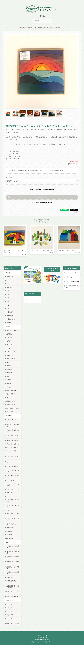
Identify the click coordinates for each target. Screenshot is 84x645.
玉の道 (8, 380)
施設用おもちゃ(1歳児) (12, 552)
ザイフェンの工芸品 (12, 623)
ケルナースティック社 (12, 519)
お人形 (8, 341)
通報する (76, 212)
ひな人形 (9, 604)
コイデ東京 (10, 527)
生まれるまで (10, 276)
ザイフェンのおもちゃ (12, 457)
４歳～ (8, 301)
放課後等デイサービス (12, 581)
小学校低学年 (10, 312)
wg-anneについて (71, 273)
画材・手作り (10, 394)
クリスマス (10, 615)
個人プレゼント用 (12, 596)
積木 (7, 376)
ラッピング (9, 177)
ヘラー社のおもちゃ (12, 447)
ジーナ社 (9, 534)
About (31, 28)
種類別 (8, 326)
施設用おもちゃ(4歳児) (12, 567)
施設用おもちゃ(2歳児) (12, 557)
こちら (45, 170)
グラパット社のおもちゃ (12, 425)
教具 (7, 397)
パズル (8, 383)
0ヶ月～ (9, 280)
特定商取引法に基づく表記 (72, 286)
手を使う (9, 365)
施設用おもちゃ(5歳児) (12, 572)
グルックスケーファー (12, 514)
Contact (60, 28)
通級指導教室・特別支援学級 (12, 586)
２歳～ (8, 294)
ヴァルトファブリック (12, 505)
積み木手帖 (10, 538)
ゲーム (8, 387)
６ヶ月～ (9, 283)
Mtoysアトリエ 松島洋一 (12, 500)
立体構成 (9, 373)
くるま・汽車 (10, 351)
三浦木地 (9, 531)
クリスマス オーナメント (13, 619)
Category (42, 28)
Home (23, 28)
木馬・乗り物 (10, 358)
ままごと (9, 337)
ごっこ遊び (10, 411)
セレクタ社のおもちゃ (12, 476)
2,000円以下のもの (12, 408)
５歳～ (8, 305)
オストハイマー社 (12, 496)
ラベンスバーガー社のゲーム (12, 484)
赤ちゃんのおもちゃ (12, 330)
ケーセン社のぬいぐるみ (12, 470)
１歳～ (8, 291)
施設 (7, 542)
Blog (51, 28)
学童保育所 (10, 577)
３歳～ (8, 298)
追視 (7, 362)
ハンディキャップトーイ (12, 591)
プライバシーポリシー (72, 281)
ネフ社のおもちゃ (12, 440)
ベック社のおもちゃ (12, 444)
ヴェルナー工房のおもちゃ (12, 451)
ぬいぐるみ (10, 344)
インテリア (10, 611)
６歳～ (8, 308)
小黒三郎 (9, 492)
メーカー (9, 415)
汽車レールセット (12, 355)
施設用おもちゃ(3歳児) (12, 562)
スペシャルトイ (11, 600)
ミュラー (9, 510)
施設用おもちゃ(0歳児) (12, 546)
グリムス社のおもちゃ (12, 430)
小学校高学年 (10, 315)
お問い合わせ (70, 277)
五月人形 (9, 607)
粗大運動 (9, 334)
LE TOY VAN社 (11, 524)
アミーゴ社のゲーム (12, 489)
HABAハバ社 (10, 480)
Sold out (42, 197)
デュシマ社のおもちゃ (12, 435)
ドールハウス (10, 348)
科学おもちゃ (10, 401)
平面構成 (9, 369)
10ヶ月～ (9, 287)
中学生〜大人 (10, 319)
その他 (8, 322)
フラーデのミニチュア (12, 462)
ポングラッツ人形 (12, 466)
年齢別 (8, 273)
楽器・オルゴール (12, 390)
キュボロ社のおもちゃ (12, 420)
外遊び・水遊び (11, 404)
